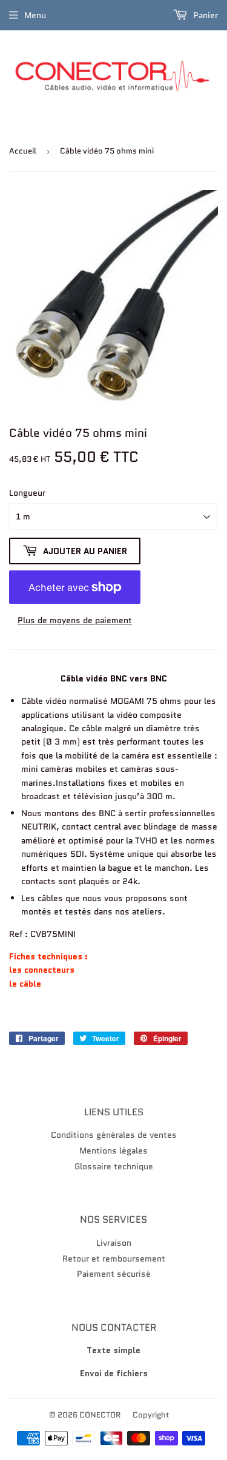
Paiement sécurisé (114, 1274)
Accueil (22, 151)
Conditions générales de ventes (114, 1135)
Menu (35, 15)
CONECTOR (100, 1415)
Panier (204, 15)
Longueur (27, 493)
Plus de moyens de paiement (75, 620)
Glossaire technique (113, 1166)
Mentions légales (113, 1150)
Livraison (113, 1243)
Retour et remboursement (113, 1258)
